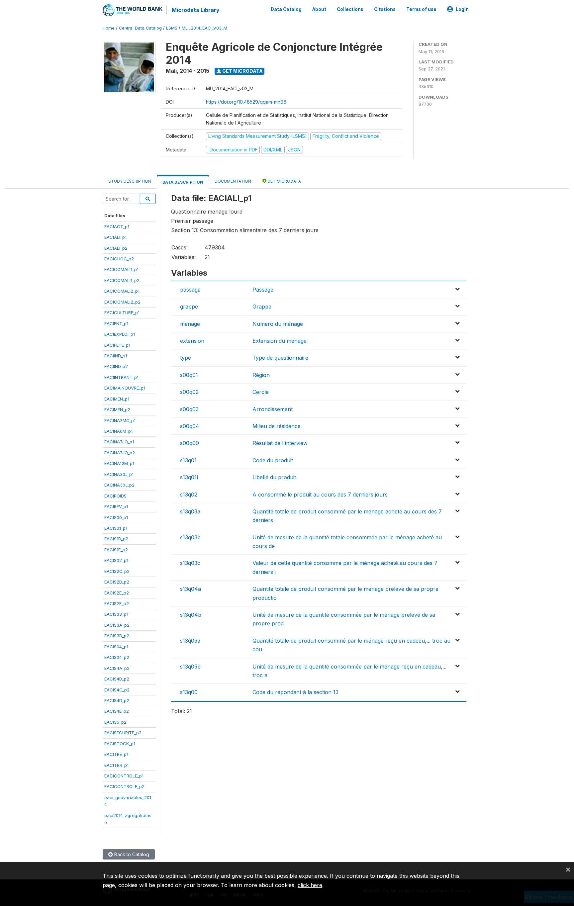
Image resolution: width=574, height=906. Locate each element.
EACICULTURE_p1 (122, 312)
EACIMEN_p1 (116, 399)
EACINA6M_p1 (118, 431)
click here (310, 885)
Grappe (261, 306)
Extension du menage (279, 340)
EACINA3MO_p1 (120, 420)
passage (190, 289)
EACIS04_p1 (116, 646)
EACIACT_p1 (116, 226)
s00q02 (189, 392)
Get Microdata (242, 71)
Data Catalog (286, 9)
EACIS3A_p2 (117, 625)
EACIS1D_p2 (116, 538)
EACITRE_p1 (116, 754)
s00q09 (189, 443)
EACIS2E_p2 (116, 592)
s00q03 (189, 409)
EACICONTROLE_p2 (124, 786)
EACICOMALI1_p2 (122, 280)
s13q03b (190, 537)
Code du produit (272, 460)
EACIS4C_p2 (117, 689)
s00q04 (189, 426)
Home (109, 28)
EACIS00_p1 (116, 517)
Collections (350, 9)
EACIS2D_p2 (116, 582)
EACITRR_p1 (116, 765)
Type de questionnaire (280, 357)
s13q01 (188, 460)
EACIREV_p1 (116, 506)
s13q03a (190, 511)
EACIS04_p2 (116, 657)
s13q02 (188, 494)
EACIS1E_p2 (116, 549)
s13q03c (190, 563)
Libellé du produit (274, 477)
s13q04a (190, 589)
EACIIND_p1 (115, 355)
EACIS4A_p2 (117, 668)
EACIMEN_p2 (117, 409)
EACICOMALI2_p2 (122, 302)
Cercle (260, 392)
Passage (262, 289)
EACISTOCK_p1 (119, 743)
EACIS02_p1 (116, 560)
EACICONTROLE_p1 (124, 775)
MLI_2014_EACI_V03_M (204, 28)
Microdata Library (196, 10)
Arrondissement (272, 409)
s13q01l (189, 477)
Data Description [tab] (182, 182)
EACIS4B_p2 (116, 678)
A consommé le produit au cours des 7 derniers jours (320, 494)
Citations (385, 9)
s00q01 (189, 375)
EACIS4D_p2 (116, 700)
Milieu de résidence (276, 426)
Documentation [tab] (233, 181)
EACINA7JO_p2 (119, 452)
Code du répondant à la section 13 (295, 692)
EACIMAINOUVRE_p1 (124, 388)
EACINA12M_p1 (119, 463)
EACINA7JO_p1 (119, 441)
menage (190, 323)
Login (462, 9)
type (185, 357)
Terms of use (421, 9)
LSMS (171, 28)
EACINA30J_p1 (119, 474)
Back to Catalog (131, 854)
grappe (189, 306)
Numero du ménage (277, 323)
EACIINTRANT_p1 (121, 377)
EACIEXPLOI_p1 (119, 334)
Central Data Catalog (140, 28)
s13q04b (190, 614)
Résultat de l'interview (280, 443)
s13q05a (190, 640)
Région (261, 375)
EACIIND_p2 (116, 366)
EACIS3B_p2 (116, 635)
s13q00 (189, 692)
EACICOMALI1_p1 (121, 269)
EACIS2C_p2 (117, 571)
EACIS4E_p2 (116, 711)
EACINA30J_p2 (119, 485)
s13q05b (190, 666)
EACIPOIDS (115, 495)
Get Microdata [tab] (283, 181)
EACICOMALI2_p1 (122, 291)
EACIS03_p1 (116, 614)
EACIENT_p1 (116, 323)
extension (192, 340)
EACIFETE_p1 (117, 345)
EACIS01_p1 (115, 528)
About (319, 9)
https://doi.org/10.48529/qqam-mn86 (246, 102)
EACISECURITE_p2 (123, 732)
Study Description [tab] (129, 181)
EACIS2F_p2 (116, 603)
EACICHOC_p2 (119, 258)
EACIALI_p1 (115, 237)
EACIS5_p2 (115, 722)
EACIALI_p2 (116, 248)
